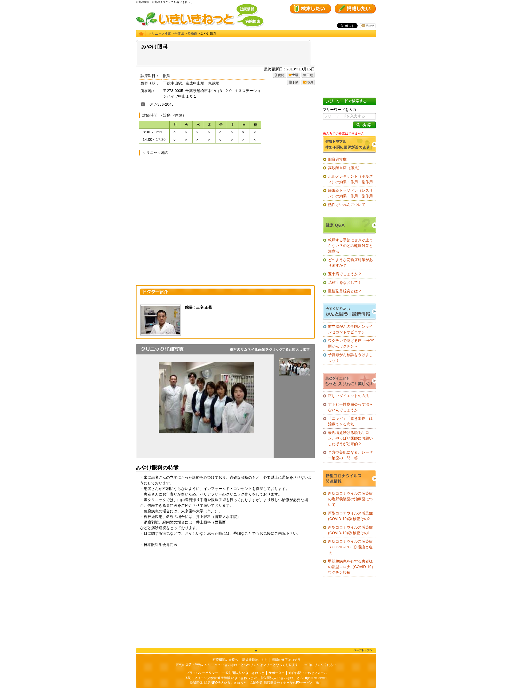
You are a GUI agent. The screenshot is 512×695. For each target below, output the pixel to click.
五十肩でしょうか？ (345, 274)
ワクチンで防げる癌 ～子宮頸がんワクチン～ (351, 343)
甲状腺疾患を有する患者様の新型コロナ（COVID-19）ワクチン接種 (351, 566)
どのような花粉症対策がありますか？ (350, 262)
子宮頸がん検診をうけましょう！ (350, 357)
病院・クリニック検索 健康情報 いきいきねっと (219, 678)
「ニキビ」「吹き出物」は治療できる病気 (350, 421)
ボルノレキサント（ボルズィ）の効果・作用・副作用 (350, 179)
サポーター (277, 673)
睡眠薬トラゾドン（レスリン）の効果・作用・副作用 (350, 193)
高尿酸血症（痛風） (345, 168)
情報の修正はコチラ (286, 660)
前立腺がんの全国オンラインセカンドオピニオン (350, 329)
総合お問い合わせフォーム (308, 673)
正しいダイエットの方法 (348, 396)
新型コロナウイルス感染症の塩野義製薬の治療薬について (350, 499)
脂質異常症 (337, 159)
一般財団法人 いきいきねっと (243, 673)
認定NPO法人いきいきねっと (225, 683)
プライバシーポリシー (202, 673)
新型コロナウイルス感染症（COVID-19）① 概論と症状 (350, 547)
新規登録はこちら (255, 660)
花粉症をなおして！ (345, 282)
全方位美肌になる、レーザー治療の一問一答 (350, 455)
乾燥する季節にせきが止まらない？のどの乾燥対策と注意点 (350, 245)
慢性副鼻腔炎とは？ (345, 291)
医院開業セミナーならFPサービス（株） (293, 683)
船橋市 (192, 33)
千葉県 (179, 33)
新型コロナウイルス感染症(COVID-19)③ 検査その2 (350, 516)
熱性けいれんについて (346, 204)
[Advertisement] (225, 593)
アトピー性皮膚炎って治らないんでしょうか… (350, 407)
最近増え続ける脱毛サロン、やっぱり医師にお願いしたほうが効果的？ (350, 438)
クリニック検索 (160, 33)
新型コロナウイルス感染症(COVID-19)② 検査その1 (350, 530)
